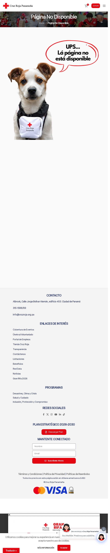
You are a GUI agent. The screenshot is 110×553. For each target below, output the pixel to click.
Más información (46, 548)
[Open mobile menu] (104, 6)
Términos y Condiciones (30, 474)
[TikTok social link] (64, 414)
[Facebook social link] (43, 414)
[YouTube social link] (56, 414)
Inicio (42, 23)
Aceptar (63, 548)
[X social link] (47, 414)
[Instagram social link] (52, 414)
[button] (54, 515)
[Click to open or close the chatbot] (101, 537)
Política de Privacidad (54, 474)
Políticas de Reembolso (78, 474)
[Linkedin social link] (60, 414)
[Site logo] (18, 5)
